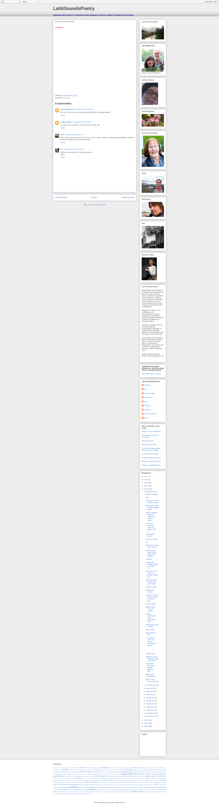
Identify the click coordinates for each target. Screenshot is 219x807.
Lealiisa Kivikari (66, 122)
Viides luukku (150, 653)
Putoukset (141, 780)
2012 (146, 489)
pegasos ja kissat (109, 789)
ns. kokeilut (71, 789)
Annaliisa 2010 (137, 767)
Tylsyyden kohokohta (102, 784)
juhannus (84, 787)
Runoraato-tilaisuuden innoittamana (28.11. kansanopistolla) (69, 782)
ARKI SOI (82, 767)
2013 (146, 486)
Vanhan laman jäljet (120, 784)
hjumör (60, 787)
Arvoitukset (72, 769)
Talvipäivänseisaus (73, 784)
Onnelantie (64, 780)
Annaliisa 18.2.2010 (125, 767)
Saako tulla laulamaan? (151, 675)
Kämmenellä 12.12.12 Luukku (150, 609)
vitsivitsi (79, 793)
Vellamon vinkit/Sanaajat (150, 465)
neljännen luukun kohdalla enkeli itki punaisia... (152, 658)
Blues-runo (84, 769)
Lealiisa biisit (162, 774)
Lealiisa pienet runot (128, 776)
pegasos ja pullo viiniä (134, 789)
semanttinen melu (96, 791)
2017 (146, 476)
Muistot (121, 778)
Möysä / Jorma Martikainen (151, 431)
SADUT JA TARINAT (91, 782)
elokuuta (149, 694)
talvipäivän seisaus (137, 791)
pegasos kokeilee (145, 789)
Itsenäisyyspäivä (57, 772)
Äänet (89, 793)
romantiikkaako (60, 791)
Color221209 (90, 769)
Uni (147, 542)
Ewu (145, 389)
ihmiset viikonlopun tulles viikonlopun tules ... (150, 617)
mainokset (55, 789)
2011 (146, 720)
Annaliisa (105, 768)
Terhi (62, 134)
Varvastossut (133, 784)
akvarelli (150, 784)
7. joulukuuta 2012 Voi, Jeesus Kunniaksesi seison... (151, 641)
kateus (103, 787)
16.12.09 (61, 767)
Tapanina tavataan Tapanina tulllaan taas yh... (151, 527)
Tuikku (94, 784)
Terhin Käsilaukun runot (150, 454)
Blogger (122, 802)
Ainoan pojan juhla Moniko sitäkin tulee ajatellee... (151, 553)
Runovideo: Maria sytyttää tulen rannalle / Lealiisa (151, 449)
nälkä (76, 789)
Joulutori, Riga (151, 587)
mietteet (64, 789)
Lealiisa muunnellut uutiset (115, 776)
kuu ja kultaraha (125, 787)
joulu (79, 787)
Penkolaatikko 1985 (107, 780)
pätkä (54, 791)
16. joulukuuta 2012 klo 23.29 (73, 149)
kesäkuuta (150, 701)
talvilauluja (127, 791)
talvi (123, 791)
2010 (146, 723)
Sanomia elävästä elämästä (130, 782)
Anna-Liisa (98, 767)
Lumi (164, 776)
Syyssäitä (163, 782)
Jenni (64, 772)
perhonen (155, 789)
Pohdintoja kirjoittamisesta (121, 780)
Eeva (96, 770)
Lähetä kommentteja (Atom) (97, 205)
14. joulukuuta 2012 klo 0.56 (81, 122)
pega (86, 789)
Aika (147, 497)
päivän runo (162, 789)
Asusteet (78, 769)
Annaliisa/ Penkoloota (160, 767)
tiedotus (146, 791)
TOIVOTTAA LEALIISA (60, 784)
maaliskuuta (150, 710)
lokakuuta (150, 688)
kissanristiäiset (110, 787)
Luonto (55, 778)
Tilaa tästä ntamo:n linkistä (151, 374)
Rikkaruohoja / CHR (149, 444)
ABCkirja (76, 767)
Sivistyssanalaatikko (143, 782)
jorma (74, 787)
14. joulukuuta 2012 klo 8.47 (74, 134)
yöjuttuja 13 (85, 793)
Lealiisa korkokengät (100, 776)
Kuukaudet (138, 772)
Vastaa (62, 115)
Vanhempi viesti (127, 197)
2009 (146, 726)
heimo (164, 784)
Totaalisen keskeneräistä (86, 784)
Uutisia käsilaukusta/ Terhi (151, 458)
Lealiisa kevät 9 (69, 776)
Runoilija (163, 780)
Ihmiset (156, 769)
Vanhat (128, 784)
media (60, 789)
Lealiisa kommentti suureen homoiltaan (83, 776)
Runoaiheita (156, 780)
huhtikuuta (150, 707)
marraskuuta (151, 685)
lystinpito (163, 787)
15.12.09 (55, 767)
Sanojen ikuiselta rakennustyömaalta (113, 782)
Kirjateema (124, 772)
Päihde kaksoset (148, 441)
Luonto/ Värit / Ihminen (63, 778)
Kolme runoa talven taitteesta (152, 680)
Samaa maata (151, 604)
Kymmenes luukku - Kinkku (152, 626)
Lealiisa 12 (132, 774)
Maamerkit (73, 778)
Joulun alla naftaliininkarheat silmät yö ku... (152, 565)
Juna (67, 772)
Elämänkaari (129, 769)
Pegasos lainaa (87, 780)
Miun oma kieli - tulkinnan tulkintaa (91, 778)
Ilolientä (164, 769)
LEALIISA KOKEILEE (147, 772)
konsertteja (118, 787)
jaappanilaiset (66, 787)
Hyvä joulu (66, 98)
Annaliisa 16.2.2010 (113, 767)
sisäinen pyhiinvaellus (116, 791)
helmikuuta (150, 713)
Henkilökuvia (143, 769)
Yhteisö (146, 784)
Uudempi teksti (61, 197)
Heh (138, 769)
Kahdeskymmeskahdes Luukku (152, 546)
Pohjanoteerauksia (133, 780)
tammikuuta (150, 716)
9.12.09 (71, 767)
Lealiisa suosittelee (140, 776)
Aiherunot (88, 767)
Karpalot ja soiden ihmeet (114, 772)
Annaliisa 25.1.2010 (147, 767)
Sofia (150, 782)
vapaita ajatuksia (64, 793)
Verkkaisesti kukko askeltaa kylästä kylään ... (152, 507)
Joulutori (149, 559)
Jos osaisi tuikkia (152, 539)
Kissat (130, 772)
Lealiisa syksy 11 (151, 776)
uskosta (58, 793)
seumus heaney (106, 791)
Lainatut (114, 774)
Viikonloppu (140, 784)
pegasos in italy (100, 789)
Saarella (100, 782)
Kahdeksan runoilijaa (85, 772)
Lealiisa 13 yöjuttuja (151, 774)
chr (154, 784)
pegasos (92, 789)
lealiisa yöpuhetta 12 (139, 787)
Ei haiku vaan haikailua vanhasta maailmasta (111, 769)
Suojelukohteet (156, 782)
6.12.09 (66, 767)
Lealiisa (124, 774)
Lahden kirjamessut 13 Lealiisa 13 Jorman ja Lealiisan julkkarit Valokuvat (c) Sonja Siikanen (87, 774)
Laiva (118, 774)
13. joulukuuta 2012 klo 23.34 (83, 109)
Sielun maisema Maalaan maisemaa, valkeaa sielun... (151, 516)
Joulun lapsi (150, 630)
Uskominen (111, 784)
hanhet (160, 784)
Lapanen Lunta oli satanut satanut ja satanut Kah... (152, 598)
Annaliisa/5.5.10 (57, 769)
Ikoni (160, 769)
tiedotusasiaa (151, 791)
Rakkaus (147, 780)
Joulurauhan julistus (150, 535)
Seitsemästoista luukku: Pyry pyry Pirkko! (151, 582)
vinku (146, 418)
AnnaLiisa (147, 385)
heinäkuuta (150, 698)
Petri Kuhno (148, 397)
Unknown (147, 405)
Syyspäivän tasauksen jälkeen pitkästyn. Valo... (150, 667)
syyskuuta (150, 691)
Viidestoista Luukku (150, 591)
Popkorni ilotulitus (152, 494)
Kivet (133, 772)
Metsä (79, 778)
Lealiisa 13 (140, 774)
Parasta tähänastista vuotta (75, 780)
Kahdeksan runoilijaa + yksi (99, 772)
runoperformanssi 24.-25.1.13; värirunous (75, 791)
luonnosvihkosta (151, 787)
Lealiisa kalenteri (58, 776)
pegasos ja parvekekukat (121, 789)
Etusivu (94, 197)
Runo (151, 780)
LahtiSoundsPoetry (74, 8)
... (152, 649)
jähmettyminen (91, 787)
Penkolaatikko (96, 780)
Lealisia (160, 776)
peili (151, 789)
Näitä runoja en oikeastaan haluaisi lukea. (147, 778)
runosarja (89, 791)
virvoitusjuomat (73, 793)
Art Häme (65, 770)
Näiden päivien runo (128, 778)
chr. (61, 149)
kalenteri (98, 787)
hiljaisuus (55, 787)
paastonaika (81, 789)
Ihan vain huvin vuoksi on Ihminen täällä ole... (152, 574)
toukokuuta (150, 704)
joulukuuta (150, 492)
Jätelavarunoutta (73, 772)
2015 (146, 480)
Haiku (134, 769)
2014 (146, 483)
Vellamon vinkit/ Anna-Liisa (151, 461)
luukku (158, 787)
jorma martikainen (66, 109)
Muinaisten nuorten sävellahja (110, 778)
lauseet (132, 787)
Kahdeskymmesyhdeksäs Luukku (152, 501)
